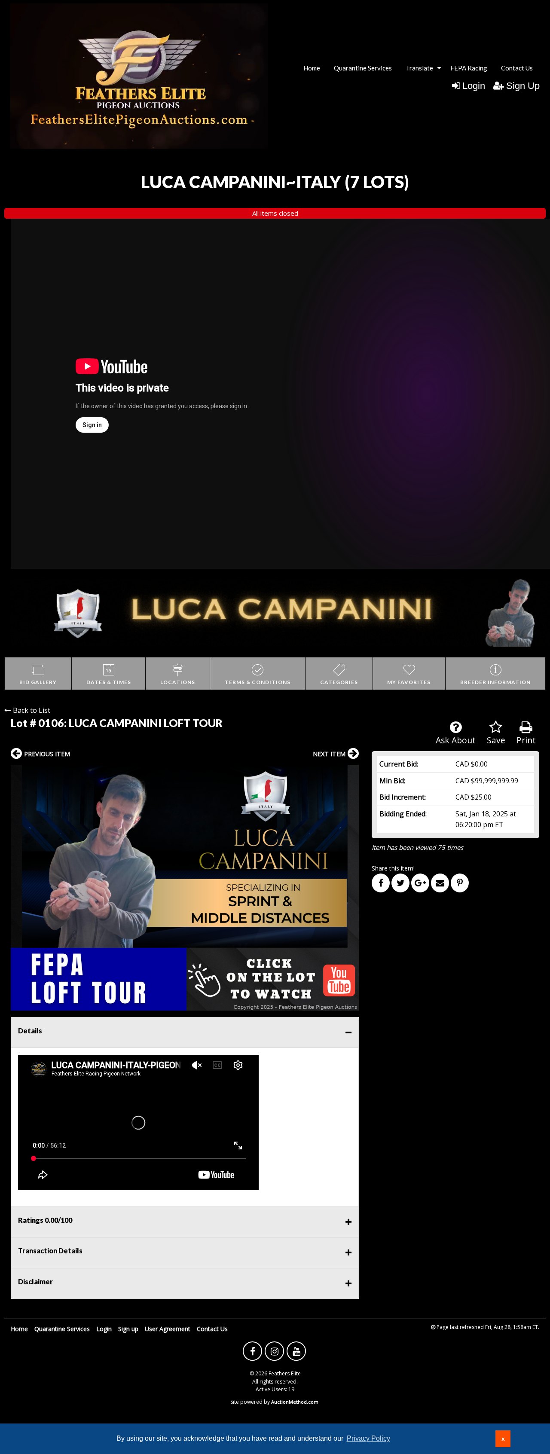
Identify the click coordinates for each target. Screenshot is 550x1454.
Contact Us (517, 68)
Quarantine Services (363, 68)
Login (473, 85)
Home (311, 68)
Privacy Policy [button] (368, 1438)
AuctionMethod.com (294, 1402)
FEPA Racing (468, 68)
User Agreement (167, 1329)
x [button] (503, 1438)
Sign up (128, 1329)
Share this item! (393, 868)
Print (526, 740)
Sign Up (523, 85)
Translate (419, 68)
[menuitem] (311, 68)
